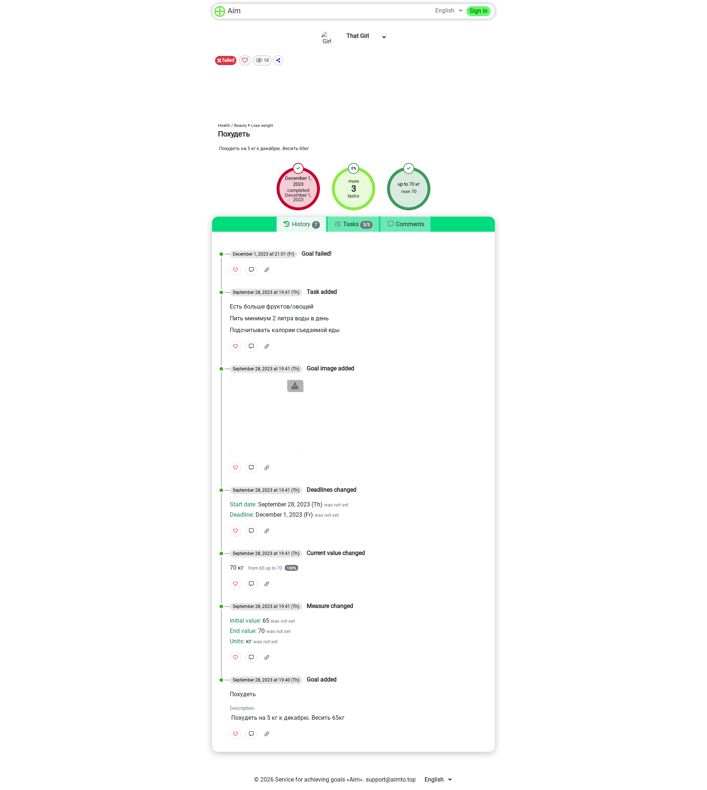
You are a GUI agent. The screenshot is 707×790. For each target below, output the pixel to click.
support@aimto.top (391, 779)
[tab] (301, 224)
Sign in (478, 10)
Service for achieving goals (310, 779)
